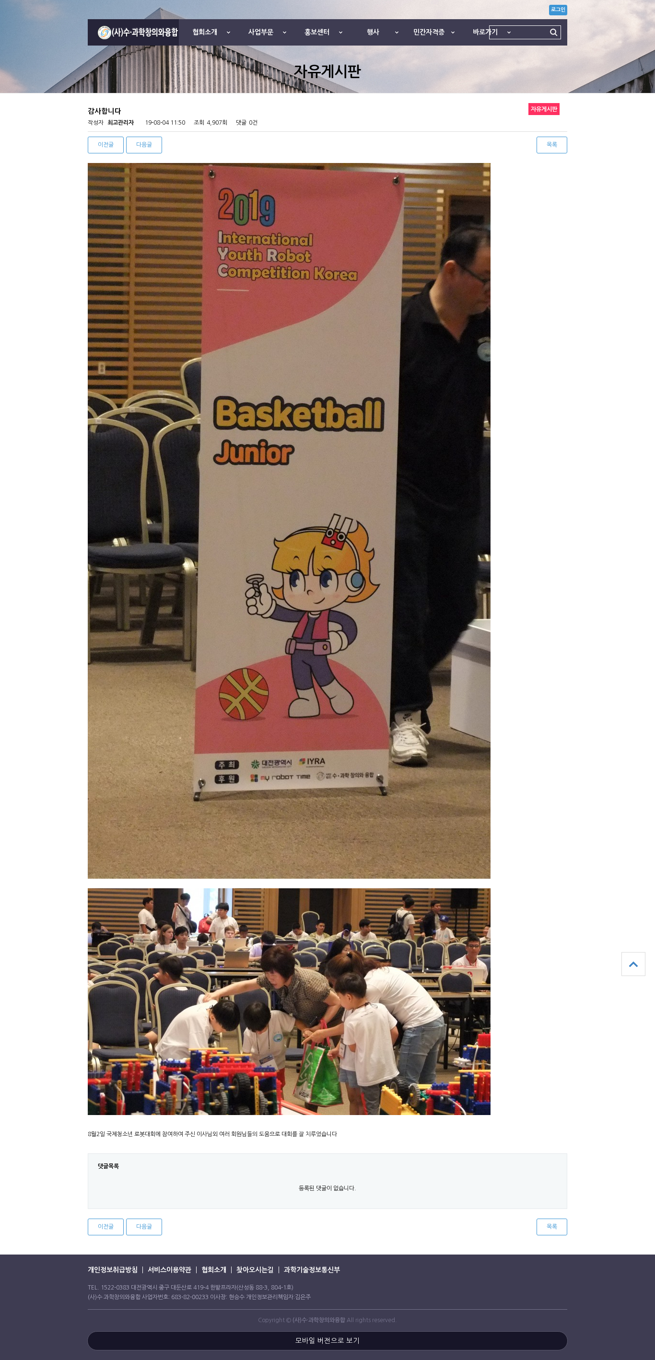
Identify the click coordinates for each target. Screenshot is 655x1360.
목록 (552, 145)
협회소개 (204, 32)
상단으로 (633, 964)
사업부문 (260, 32)
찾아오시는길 (255, 1270)
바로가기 (485, 32)
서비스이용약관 (169, 1270)
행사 (373, 32)
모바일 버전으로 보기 (327, 1340)
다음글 (144, 145)
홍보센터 (316, 32)
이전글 (106, 145)
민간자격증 (428, 32)
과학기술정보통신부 (312, 1270)
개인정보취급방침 (113, 1270)
